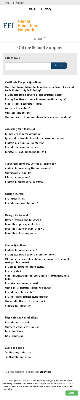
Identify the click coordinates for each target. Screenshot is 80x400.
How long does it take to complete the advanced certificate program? (35, 99)
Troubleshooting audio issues (18, 352)
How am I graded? (13, 271)
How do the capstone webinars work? (21, 283)
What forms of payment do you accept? (22, 326)
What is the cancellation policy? (19, 112)
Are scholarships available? (17, 108)
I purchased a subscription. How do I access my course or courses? (35, 138)
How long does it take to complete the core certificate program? (33, 94)
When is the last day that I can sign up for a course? (28, 287)
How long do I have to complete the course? (24, 266)
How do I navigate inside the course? (21, 203)
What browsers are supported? (18, 172)
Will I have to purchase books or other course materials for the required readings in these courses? (37, 260)
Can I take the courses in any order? (21, 250)
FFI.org (6, 2)
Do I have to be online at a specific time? (23, 133)
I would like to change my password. (21, 233)
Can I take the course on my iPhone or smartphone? (28, 168)
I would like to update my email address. (23, 224)
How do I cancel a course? (17, 322)
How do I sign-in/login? (15, 198)
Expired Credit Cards (14, 335)
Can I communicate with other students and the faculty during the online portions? (37, 277)
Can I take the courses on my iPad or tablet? (24, 181)
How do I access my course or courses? (23, 147)
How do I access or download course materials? (26, 296)
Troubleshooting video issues (18, 356)
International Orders (14, 331)
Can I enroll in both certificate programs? (23, 103)
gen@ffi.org (46, 372)
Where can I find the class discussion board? (25, 301)
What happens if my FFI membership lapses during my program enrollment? (38, 117)
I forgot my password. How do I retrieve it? (23, 219)
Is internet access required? (17, 177)
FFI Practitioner (18, 2)
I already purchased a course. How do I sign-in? (26, 151)
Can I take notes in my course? (19, 305)
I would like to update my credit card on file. (24, 228)
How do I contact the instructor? (19, 292)
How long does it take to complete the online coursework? (31, 254)
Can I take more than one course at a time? (24, 142)
